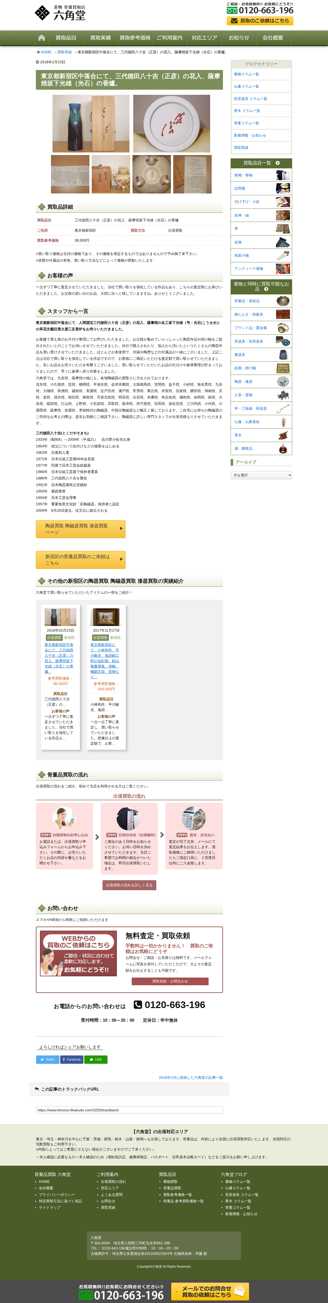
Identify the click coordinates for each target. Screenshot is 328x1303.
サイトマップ (49, 1207)
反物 (238, 242)
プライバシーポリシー (57, 1195)
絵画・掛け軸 (245, 368)
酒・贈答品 (243, 448)
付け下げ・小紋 (247, 202)
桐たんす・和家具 (248, 314)
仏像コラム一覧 (246, 86)
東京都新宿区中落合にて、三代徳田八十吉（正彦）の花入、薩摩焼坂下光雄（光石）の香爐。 (59, 658)
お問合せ (108, 1201)
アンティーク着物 (248, 268)
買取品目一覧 (257, 163)
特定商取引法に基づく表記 (60, 1201)
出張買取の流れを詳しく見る (129, 885)
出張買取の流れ (113, 1181)
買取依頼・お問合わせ (170, 981)
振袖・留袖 (243, 175)
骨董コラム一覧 (246, 123)
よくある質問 (111, 1195)
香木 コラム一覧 (247, 111)
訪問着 (239, 188)
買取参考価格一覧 (177, 1195)
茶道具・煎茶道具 (248, 341)
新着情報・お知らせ (250, 135)
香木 (238, 435)
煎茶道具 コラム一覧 (250, 99)
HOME (46, 52)
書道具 (239, 355)
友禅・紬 (241, 215)
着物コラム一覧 (246, 74)
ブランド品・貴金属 (250, 328)
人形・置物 (243, 395)
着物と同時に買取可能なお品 (261, 287)
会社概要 (46, 1188)
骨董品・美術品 (247, 301)
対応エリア (110, 1188)
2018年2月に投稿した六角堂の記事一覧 (191, 1077)
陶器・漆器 (243, 381)
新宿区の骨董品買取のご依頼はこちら (77, 560)
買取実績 (64, 52)
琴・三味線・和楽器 (250, 408)
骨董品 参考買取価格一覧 (183, 1201)
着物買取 (170, 1181)
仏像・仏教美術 (247, 422)
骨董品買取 (172, 1188)
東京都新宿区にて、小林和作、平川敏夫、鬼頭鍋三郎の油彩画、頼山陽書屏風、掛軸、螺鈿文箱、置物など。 (104, 661)
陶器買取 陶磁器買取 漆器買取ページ (76, 529)
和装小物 (241, 255)
